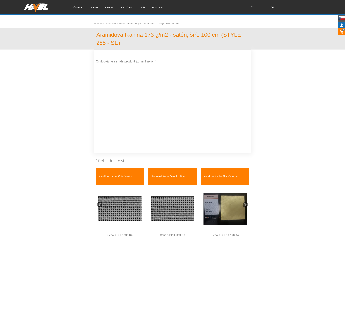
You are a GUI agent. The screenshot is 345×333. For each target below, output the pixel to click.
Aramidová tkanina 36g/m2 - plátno (115, 176)
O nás (142, 7)
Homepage (99, 24)
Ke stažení (126, 7)
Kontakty (158, 7)
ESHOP (110, 24)
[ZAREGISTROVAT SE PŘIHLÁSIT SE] (341, 25)
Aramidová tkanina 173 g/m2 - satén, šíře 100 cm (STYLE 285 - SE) (147, 24)
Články (77, 7)
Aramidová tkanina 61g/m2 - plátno (220, 176)
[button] (98, 203)
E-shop (109, 7)
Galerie (93, 7)
